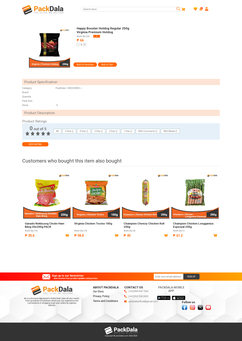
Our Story (98, 291)
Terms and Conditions (105, 301)
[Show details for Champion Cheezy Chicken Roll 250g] (145, 195)
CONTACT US (133, 287)
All (57, 131)
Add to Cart (107, 64)
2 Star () (113, 131)
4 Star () (84, 131)
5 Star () (69, 131)
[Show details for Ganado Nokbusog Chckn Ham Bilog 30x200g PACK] (47, 195)
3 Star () (98, 131)
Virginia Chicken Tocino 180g (93, 223)
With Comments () (147, 131)
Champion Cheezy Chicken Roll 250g (144, 225)
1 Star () (128, 131)
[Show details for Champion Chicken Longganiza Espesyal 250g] (195, 195)
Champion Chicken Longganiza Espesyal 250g (193, 225)
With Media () (170, 131)
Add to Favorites (85, 64)
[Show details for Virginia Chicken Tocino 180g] (96, 195)
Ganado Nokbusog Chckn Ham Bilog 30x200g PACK (44, 225)
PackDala (61, 88)
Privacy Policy (101, 296)
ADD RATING (35, 144)
